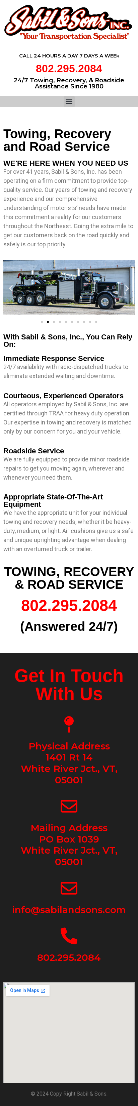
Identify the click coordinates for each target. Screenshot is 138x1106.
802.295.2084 (69, 69)
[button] (69, 101)
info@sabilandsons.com (69, 909)
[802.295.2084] (69, 936)
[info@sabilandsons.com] (69, 888)
